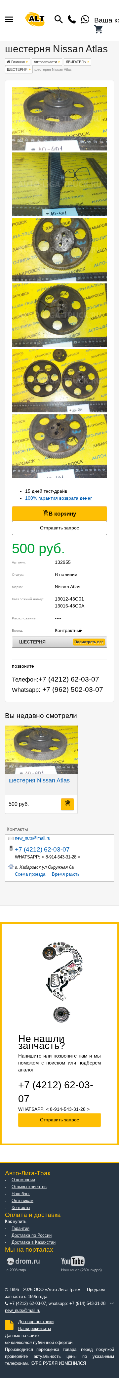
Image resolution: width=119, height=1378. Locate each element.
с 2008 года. (17, 1270)
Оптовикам (22, 1200)
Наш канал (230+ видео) (81, 1270)
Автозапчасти (45, 62)
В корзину (62, 514)
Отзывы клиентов (29, 1187)
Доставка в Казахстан (34, 1242)
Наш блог (21, 1193)
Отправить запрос (59, 527)
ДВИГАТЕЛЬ (76, 62)
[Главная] (35, 20)
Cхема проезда (30, 874)
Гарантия (20, 1228)
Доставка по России (32, 1235)
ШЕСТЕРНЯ (17, 69)
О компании (23, 1180)
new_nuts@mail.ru (32, 838)
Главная (17, 62)
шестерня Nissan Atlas (39, 780)
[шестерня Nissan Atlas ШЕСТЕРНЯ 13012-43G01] (59, 148)
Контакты (21, 1207)
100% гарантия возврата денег (58, 498)
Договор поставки (36, 1321)
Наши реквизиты (34, 1328)
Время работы (66, 874)
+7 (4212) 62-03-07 (42, 849)
